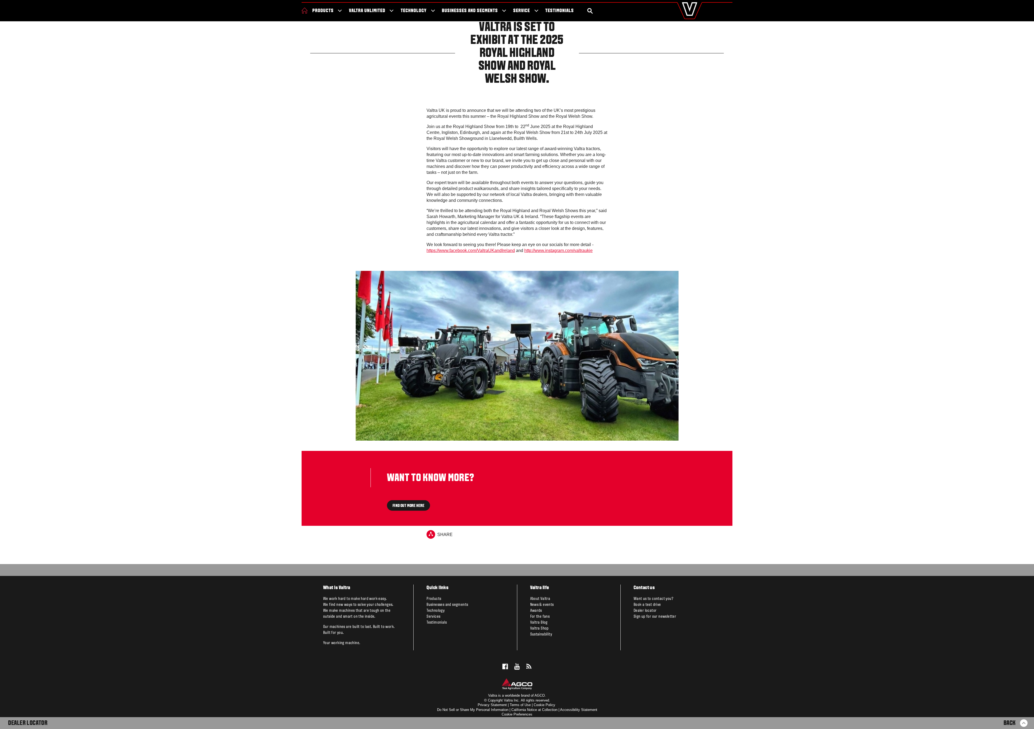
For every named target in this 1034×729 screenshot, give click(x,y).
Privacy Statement (492, 705)
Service (521, 11)
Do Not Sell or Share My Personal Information (472, 710)
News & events (542, 605)
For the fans (540, 617)
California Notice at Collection (534, 710)
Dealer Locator (27, 723)
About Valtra (540, 599)
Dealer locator (645, 611)
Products (323, 11)
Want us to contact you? (653, 599)
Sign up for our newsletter (655, 617)
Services (433, 617)
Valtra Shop (539, 628)
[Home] (305, 10)
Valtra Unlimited (367, 11)
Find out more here (408, 505)
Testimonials (559, 11)
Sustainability (541, 634)
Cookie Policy (544, 705)
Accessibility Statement (578, 710)
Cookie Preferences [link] (517, 714)
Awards (536, 611)
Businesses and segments (470, 11)
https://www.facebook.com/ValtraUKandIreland (471, 250)
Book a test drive (647, 605)
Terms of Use (520, 705)
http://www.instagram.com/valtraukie (558, 250)
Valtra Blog (539, 622)
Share (445, 534)
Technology (414, 11)
